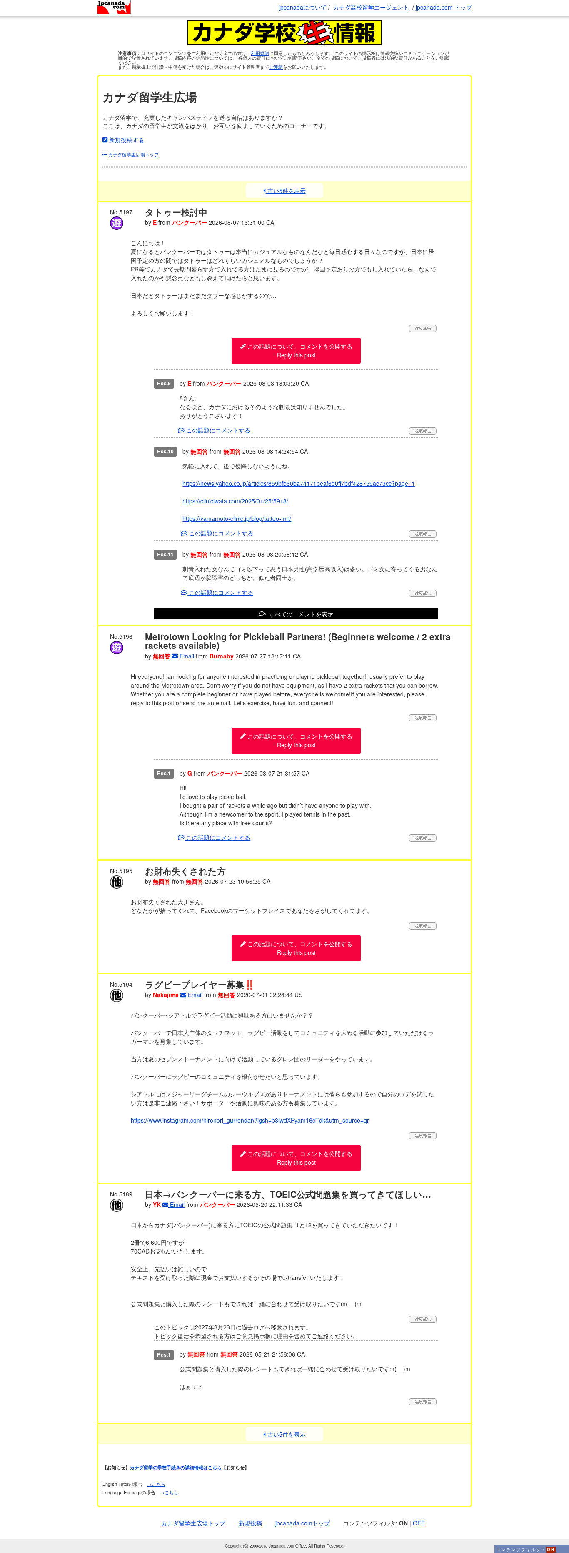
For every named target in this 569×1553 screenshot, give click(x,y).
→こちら (156, 1483)
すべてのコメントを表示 (299, 614)
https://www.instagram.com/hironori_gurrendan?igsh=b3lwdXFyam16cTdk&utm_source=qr (250, 1120)
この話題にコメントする (217, 430)
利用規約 (260, 53)
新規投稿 (250, 1523)
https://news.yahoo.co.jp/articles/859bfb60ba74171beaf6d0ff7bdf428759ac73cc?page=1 (298, 483)
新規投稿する (125, 140)
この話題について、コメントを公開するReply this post (299, 350)
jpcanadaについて (303, 7)
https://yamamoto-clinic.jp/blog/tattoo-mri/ (236, 518)
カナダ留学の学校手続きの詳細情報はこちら (176, 1467)
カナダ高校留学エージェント (371, 7)
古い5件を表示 (285, 190)
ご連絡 (276, 66)
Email (186, 656)
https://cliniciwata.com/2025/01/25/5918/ (235, 501)
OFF (419, 1523)
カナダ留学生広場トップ (133, 154)
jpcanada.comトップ (302, 1523)
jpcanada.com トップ (444, 7)
